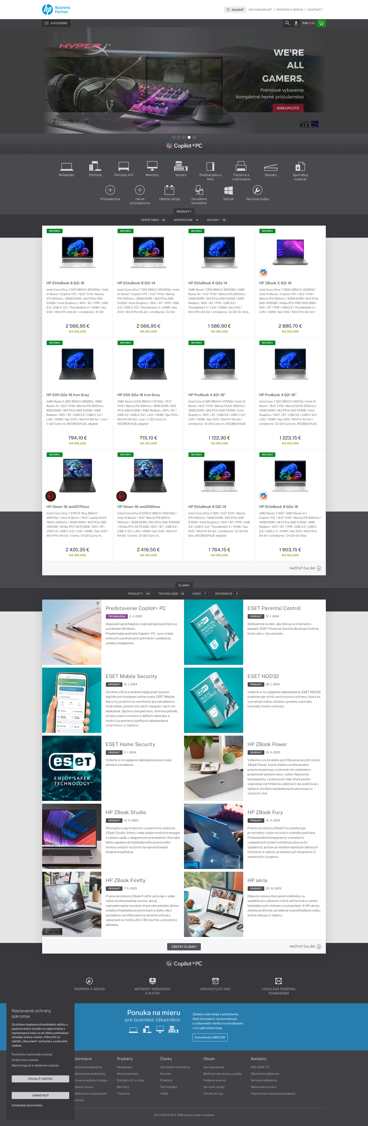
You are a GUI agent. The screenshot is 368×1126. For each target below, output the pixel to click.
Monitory (123, 1087)
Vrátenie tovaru (83, 1087)
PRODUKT (256, 616)
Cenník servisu (213, 1093)
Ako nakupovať (260, 9)
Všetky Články (184, 946)
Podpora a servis (289, 9)
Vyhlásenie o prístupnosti (90, 1093)
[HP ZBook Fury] (184, 80)
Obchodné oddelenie (265, 1073)
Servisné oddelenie (264, 1080)
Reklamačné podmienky (89, 1073)
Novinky (216, 220)
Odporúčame (186, 220)
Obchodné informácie (175, 1067)
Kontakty (315, 9)
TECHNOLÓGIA (116, 616)
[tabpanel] (184, 80)
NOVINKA (54, 231)
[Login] (296, 23)
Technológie (171, 593)
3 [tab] (184, 137)
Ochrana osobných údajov (90, 1080)
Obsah (209, 1059)
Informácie (226, 593)
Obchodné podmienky (87, 1067)
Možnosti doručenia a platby (222, 1073)
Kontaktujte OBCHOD (210, 1037)
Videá (199, 593)
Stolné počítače (127, 1073)
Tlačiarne (123, 1093)
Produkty (139, 593)
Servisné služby (214, 1087)
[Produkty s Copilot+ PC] (263, 272)
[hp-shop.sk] (56, 9)
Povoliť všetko (40, 1079)
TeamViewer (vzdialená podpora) (273, 1093)
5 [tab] (194, 137)
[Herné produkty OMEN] (50, 496)
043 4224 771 (260, 1067)
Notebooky (124, 1067)
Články (166, 1059)
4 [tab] (189, 137)
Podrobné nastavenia (27, 1105)
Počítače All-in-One (130, 1080)
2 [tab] (178, 137)
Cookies (78, 1100)
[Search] (287, 23)
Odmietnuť (40, 1095)
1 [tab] (173, 137)
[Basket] (321, 23)
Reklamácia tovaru (264, 1087)
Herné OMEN (153, 220)
